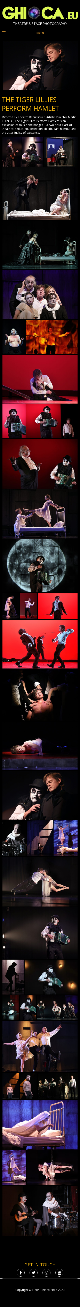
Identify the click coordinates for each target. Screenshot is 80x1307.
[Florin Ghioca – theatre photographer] (40, 18)
